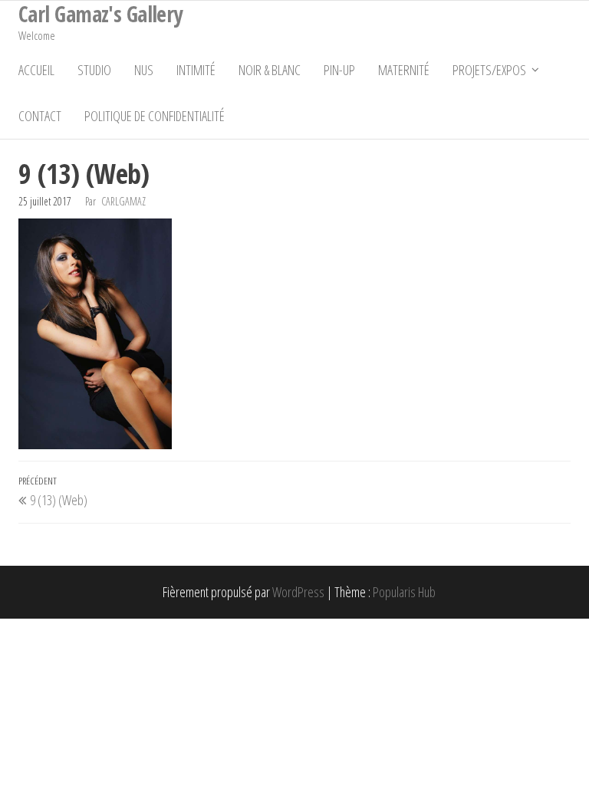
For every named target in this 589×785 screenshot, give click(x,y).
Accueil (36, 70)
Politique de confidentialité (154, 116)
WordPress (298, 592)
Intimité (196, 70)
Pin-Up (339, 70)
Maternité (403, 70)
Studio (94, 70)
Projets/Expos (489, 70)
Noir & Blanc (270, 70)
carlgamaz (123, 201)
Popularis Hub (404, 592)
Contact (39, 116)
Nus (143, 70)
